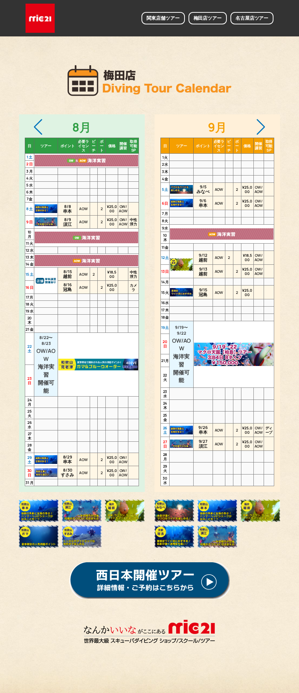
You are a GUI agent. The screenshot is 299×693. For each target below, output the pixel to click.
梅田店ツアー (208, 18)
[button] (38, 127)
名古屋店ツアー (252, 18)
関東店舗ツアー (163, 18)
